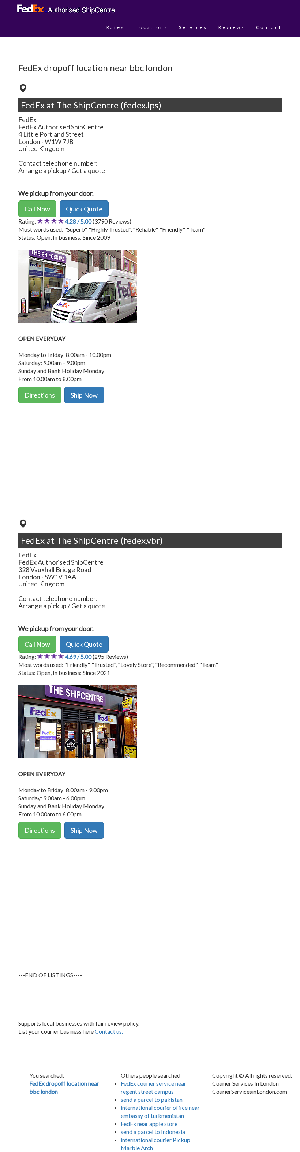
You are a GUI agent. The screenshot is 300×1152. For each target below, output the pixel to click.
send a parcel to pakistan (152, 1099)
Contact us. (109, 1031)
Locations (152, 27)
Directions (40, 395)
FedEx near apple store (149, 1123)
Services (193, 27)
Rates (115, 27)
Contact (269, 27)
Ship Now (84, 395)
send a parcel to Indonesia (153, 1131)
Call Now (37, 209)
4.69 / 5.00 (78, 656)
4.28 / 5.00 (78, 221)
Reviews (231, 27)
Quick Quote (84, 209)
